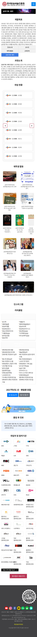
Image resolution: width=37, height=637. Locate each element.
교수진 (27, 47)
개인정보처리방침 (18, 624)
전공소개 (9, 47)
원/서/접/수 (24, 395)
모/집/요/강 (13, 395)
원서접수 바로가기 (18, 576)
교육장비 (27, 51)
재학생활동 (10, 51)
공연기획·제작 (10, 55)
